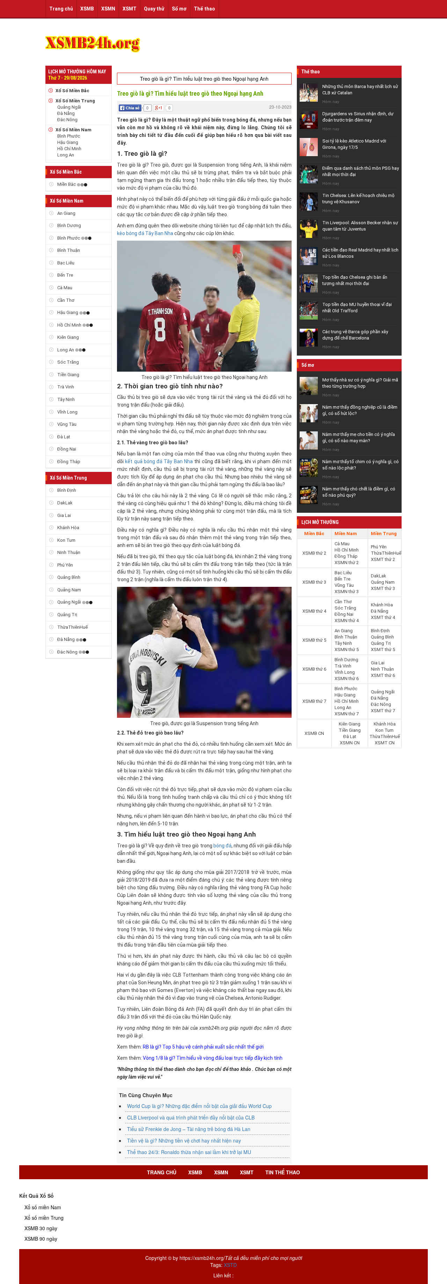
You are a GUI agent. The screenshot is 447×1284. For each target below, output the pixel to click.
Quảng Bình (68, 577)
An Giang (65, 213)
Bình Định (66, 490)
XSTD (230, 1264)
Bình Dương (68, 225)
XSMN (108, 9)
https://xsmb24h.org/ (202, 1257)
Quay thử (154, 9)
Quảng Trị (66, 614)
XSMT (130, 9)
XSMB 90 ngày (40, 1238)
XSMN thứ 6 (347, 678)
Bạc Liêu (65, 262)
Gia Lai (63, 515)
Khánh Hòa (67, 527)
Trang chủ (61, 9)
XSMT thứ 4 (383, 617)
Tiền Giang (67, 374)
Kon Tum (65, 540)
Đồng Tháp (68, 461)
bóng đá (222, 845)
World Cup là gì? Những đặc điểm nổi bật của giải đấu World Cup (199, 1105)
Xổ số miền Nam (42, 1207)
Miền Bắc (66, 184)
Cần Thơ (65, 300)
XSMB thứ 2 (314, 553)
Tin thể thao (282, 1172)
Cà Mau (64, 287)
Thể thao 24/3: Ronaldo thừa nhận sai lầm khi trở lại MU (189, 1151)
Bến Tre (64, 275)
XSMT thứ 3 (383, 588)
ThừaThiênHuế (72, 627)
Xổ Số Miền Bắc (72, 90)
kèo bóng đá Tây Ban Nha (145, 233)
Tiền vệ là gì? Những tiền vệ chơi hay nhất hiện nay (184, 1140)
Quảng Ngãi (69, 107)
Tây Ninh (65, 399)
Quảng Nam (68, 589)
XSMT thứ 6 (383, 675)
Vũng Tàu (66, 424)
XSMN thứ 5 (347, 649)
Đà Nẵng (66, 113)
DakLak (64, 502)
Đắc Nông (67, 119)
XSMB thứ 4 (314, 611)
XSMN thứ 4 (347, 620)
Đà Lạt (63, 436)
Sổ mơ (179, 9)
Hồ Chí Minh (69, 148)
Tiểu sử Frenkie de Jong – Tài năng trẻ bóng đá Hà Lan (188, 1128)
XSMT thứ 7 (383, 710)
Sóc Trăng (67, 362)
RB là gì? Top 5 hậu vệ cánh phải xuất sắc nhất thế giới (204, 1047)
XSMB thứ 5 (314, 640)
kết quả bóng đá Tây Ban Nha (159, 461)
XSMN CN (350, 742)
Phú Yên (64, 565)
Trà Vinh (65, 386)
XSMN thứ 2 (347, 562)
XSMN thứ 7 (347, 713)
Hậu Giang (67, 142)
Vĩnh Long (67, 412)
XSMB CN (314, 733)
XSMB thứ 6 (314, 669)
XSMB (87, 9)
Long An (65, 155)
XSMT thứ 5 (383, 649)
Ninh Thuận (68, 552)
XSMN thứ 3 (347, 591)
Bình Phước (68, 136)
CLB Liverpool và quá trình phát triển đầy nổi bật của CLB (191, 1117)
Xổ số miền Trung (44, 1217)
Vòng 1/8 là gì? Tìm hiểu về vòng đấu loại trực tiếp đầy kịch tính (213, 1058)
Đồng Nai (66, 449)
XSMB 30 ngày (40, 1228)
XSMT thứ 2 (383, 559)
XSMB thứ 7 (314, 701)
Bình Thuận (68, 250)
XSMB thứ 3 (314, 582)
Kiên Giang (67, 337)
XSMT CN (385, 742)
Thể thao (204, 9)
